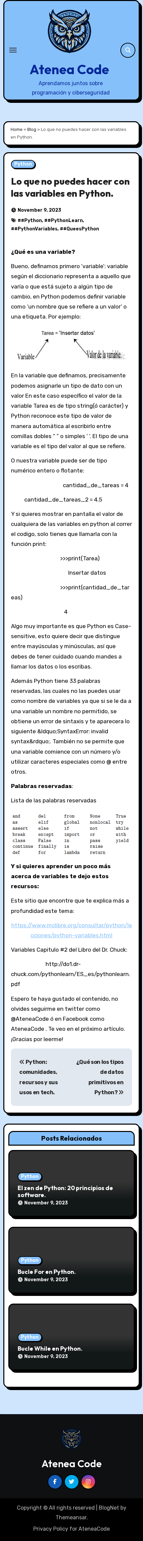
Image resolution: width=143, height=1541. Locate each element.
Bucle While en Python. (50, 1348)
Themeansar (71, 1517)
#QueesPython (81, 229)
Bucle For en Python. (47, 1272)
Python (23, 164)
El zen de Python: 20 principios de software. (65, 1191)
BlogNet (109, 1508)
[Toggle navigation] (13, 50)
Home (17, 129)
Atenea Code (69, 69)
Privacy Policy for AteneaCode (71, 1529)
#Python (31, 220)
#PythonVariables (36, 229)
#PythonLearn (65, 220)
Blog (31, 129)
